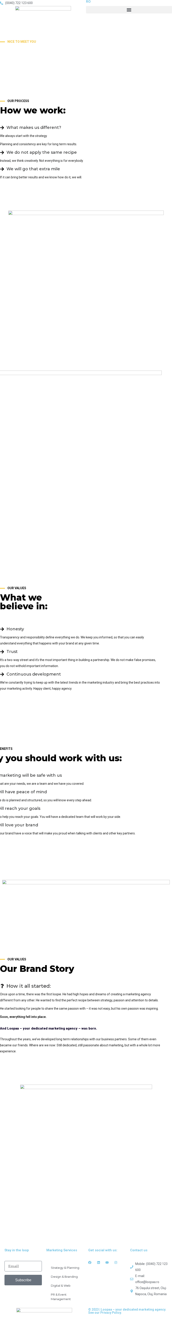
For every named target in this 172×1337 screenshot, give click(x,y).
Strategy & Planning (65, 1267)
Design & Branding (64, 1276)
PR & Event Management (61, 1297)
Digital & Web (61, 1285)
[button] (129, 9)
